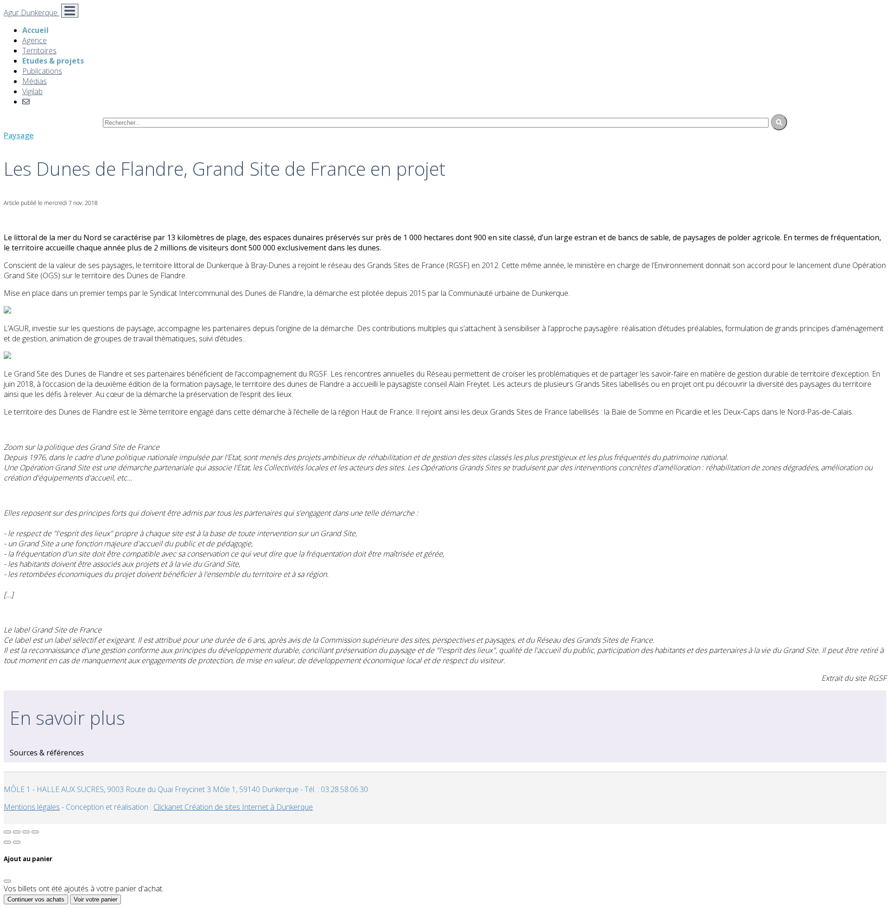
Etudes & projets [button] (53, 61)
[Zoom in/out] (35, 832)
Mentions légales (32, 807)
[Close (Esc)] (7, 832)
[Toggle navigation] (69, 11)
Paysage (19, 135)
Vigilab (32, 91)
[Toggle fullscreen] (26, 832)
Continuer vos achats (35, 899)
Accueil (35, 30)
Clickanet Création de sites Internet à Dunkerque (233, 807)
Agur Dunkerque (31, 12)
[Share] (16, 832)
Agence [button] (34, 40)
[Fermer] (7, 881)
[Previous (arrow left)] (7, 842)
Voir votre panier (95, 899)
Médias (34, 81)
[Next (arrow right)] (16, 842)
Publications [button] (42, 71)
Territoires (39, 50)
